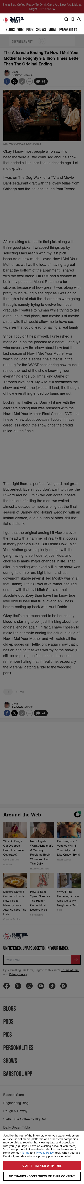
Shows (41, 29)
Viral (53, 29)
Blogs (10, 29)
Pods (30, 29)
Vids (20, 29)
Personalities (68, 30)
